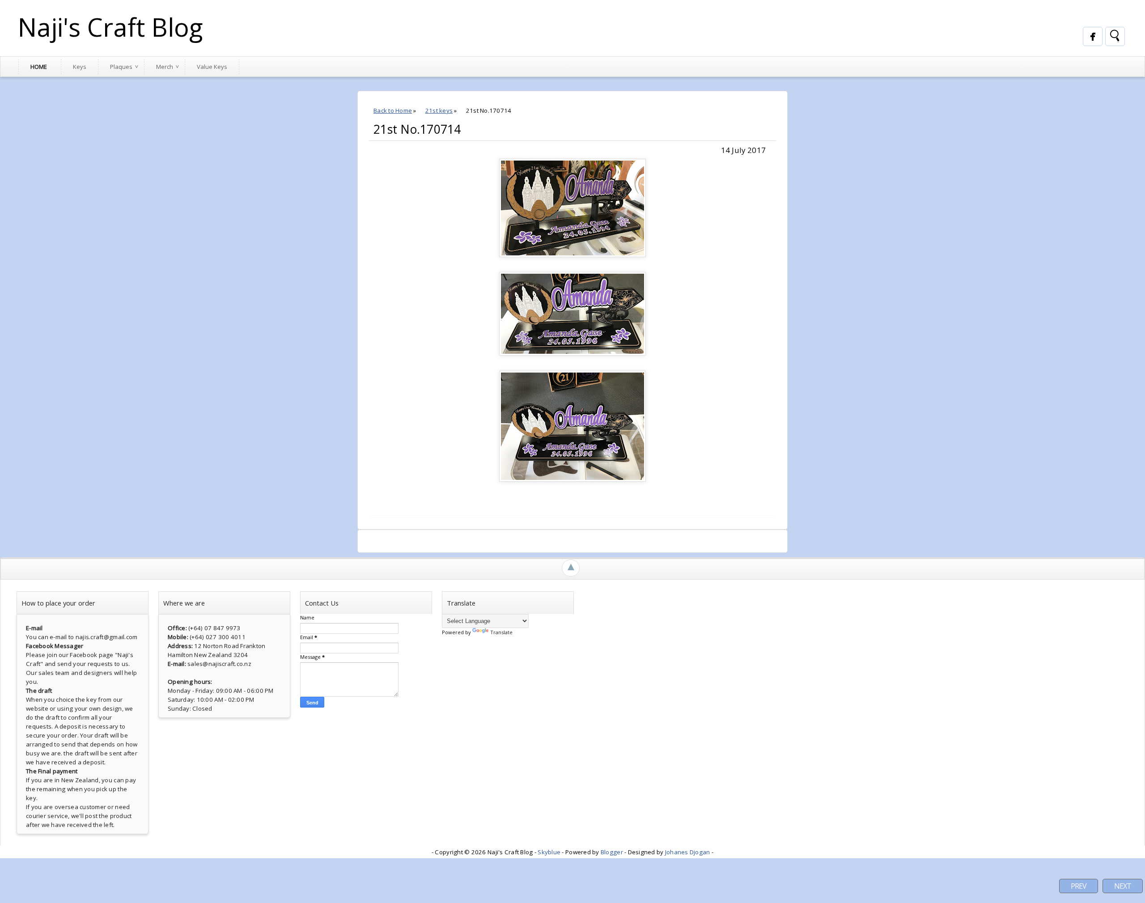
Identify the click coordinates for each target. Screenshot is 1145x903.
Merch (164, 67)
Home (38, 67)
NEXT (1122, 886)
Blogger (612, 852)
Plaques (121, 67)
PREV (1078, 886)
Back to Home (392, 110)
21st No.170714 (417, 129)
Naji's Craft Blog (110, 27)
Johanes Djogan (687, 852)
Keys (79, 67)
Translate (501, 632)
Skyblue (549, 852)
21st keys (439, 110)
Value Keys (212, 67)
